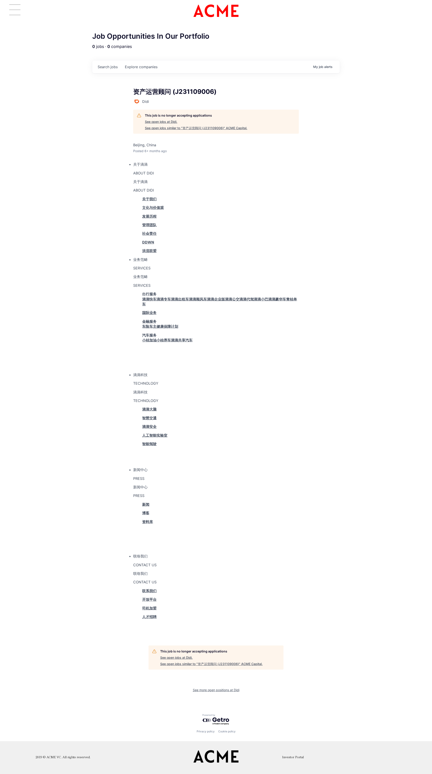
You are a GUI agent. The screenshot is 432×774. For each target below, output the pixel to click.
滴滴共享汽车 (182, 340)
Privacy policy (206, 731)
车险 (145, 326)
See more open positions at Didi (216, 690)
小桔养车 (164, 340)
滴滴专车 (164, 299)
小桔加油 (149, 340)
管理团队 (149, 225)
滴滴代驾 (246, 299)
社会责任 (149, 233)
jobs (108, 67)
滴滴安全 (149, 426)
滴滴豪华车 (277, 299)
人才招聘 (149, 616)
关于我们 (149, 199)
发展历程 (149, 216)
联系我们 (149, 591)
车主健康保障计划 (163, 326)
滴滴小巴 (261, 299)
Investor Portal (293, 757)
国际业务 (149, 312)
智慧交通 (149, 418)
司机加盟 (149, 608)
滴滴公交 (232, 299)
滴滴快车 (149, 299)
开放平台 (149, 599)
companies (141, 67)
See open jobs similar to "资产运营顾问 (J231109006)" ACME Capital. (196, 128)
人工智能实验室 (154, 435)
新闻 (145, 504)
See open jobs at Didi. (161, 122)
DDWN (148, 242)
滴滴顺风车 (198, 299)
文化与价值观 (153, 207)
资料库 (147, 521)
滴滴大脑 (149, 409)
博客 (145, 513)
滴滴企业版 (216, 299)
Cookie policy (227, 731)
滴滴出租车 (180, 299)
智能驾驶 (149, 444)
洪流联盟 (149, 250)
